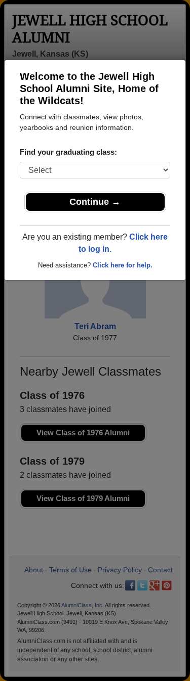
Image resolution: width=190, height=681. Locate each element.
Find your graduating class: (68, 152)
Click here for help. (123, 265)
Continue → (95, 202)
